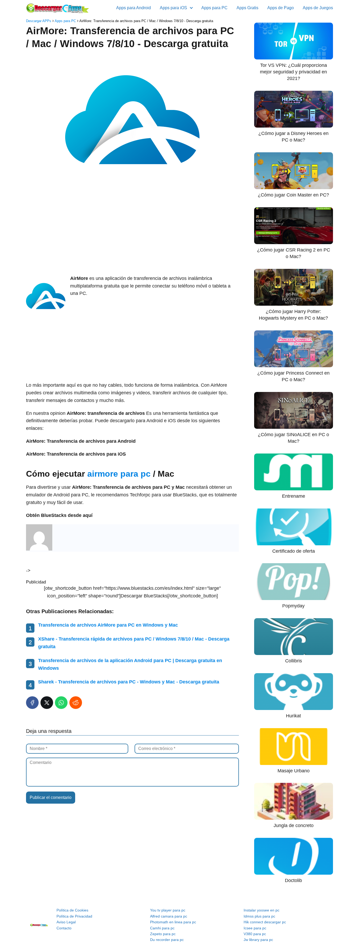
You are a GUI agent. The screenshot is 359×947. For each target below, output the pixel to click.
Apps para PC (214, 8)
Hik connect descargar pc (265, 922)
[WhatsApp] (61, 702)
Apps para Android (133, 8)
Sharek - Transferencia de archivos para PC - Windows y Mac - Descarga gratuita (128, 681)
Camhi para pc (162, 928)
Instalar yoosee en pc (261, 910)
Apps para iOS (173, 8)
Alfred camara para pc (168, 916)
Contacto (64, 928)
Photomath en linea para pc (173, 922)
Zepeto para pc (163, 934)
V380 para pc (255, 934)
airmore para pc (119, 473)
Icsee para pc (255, 928)
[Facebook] (32, 702)
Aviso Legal (66, 922)
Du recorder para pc (167, 940)
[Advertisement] (132, 232)
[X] (46, 702)
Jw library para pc (258, 940)
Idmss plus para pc (259, 916)
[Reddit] (75, 702)
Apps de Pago (280, 8)
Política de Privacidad (74, 916)
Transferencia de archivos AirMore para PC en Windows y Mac (108, 625)
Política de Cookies (72, 910)
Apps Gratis (247, 8)
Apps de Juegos (318, 8)
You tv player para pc (167, 910)
